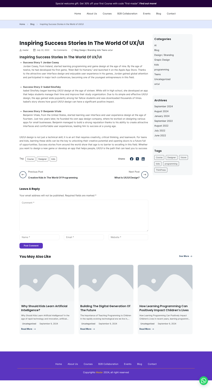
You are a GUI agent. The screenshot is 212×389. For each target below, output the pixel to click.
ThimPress (161, 170)
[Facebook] (132, 159)
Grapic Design (162, 59)
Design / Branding (87, 50)
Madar (99, 372)
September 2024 (163, 106)
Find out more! (148, 3)
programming (161, 69)
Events (146, 13)
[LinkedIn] (143, 159)
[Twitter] (137, 159)
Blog (158, 13)
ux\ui (110, 50)
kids (99, 50)
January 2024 (161, 116)
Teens (104, 50)
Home (77, 13)
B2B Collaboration (127, 13)
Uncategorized (162, 79)
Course (30, 159)
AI (155, 45)
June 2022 (160, 135)
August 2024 (161, 111)
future (183, 157)
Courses (107, 13)
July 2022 (159, 130)
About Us (92, 13)
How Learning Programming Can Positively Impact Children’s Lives (164, 308)
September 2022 (163, 120)
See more (184, 256)
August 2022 (161, 125)
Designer (42, 159)
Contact (171, 13)
